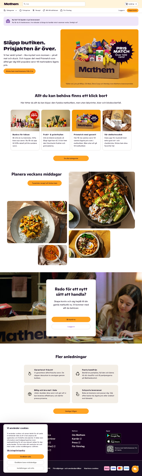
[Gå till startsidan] (11, 4)
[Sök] (25, 4)
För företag (78, 446)
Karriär (75, 438)
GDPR (47, 468)
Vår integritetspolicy (16, 450)
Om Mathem (78, 435)
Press (75, 442)
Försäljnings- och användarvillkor (67, 468)
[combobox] (55, 4)
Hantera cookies (91, 468)
